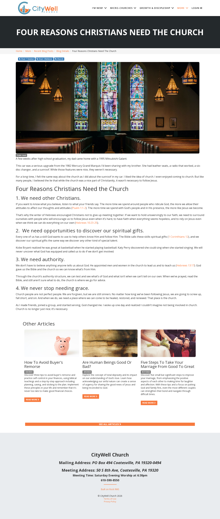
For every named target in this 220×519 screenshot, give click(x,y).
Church (60, 59)
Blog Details (62, 51)
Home (19, 51)
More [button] (181, 7)
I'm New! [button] (97, 7)
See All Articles (109, 424)
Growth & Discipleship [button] (155, 7)
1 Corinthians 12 (178, 236)
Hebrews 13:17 (185, 265)
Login (196, 7)
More (28, 51)
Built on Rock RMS (110, 489)
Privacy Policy (110, 501)
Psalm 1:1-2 (79, 208)
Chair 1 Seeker (27, 59)
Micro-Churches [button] (121, 7)
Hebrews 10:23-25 (86, 222)
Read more (32, 399)
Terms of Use (110, 498)
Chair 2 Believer (45, 59)
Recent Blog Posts (43, 51)
